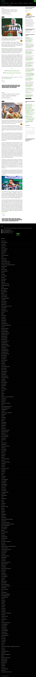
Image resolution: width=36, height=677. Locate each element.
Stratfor (2, 590)
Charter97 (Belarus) (4, 307)
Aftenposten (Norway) (4, 248)
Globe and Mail (3, 417)
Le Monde (2, 500)
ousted (10, 209)
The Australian (3, 608)
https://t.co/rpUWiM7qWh (29, 58)
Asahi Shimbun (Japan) (4, 271)
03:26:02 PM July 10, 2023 (28, 41)
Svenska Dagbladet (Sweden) (5, 595)
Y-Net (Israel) (3, 665)
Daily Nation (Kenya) (4, 336)
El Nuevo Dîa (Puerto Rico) (4, 377)
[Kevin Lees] (27, 37)
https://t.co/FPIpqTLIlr (28, 40)
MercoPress (3, 512)
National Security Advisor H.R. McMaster (7, 232)
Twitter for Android (28, 47)
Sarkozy (32, 117)
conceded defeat (9, 49)
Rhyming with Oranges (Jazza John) (6, 568)
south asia (3, 86)
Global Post (3, 415)
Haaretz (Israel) (3, 425)
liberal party (32, 113)
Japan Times (3, 460)
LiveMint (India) (3, 503)
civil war (6, 218)
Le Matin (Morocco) (4, 498)
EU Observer (3, 390)
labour (28, 113)
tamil (18, 86)
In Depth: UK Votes (3, 5)
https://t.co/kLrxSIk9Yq (31, 74)
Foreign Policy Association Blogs (5, 403)
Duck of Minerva (3, 358)
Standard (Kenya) (3, 587)
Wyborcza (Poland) (3, 662)
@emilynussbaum (28, 88)
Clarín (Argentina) (3, 318)
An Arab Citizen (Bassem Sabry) (5, 261)
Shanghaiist (3, 579)
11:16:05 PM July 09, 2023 (28, 70)
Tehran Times (3, 600)
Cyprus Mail (3, 326)
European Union (30, 110)
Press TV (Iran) (3, 560)
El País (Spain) (3, 379)
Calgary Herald (3, 299)
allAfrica (2, 256)
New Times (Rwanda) (4, 527)
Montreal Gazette (3, 517)
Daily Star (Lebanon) (4, 339)
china (3, 85)
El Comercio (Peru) (3, 369)
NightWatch (3, 530)
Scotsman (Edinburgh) (4, 576)
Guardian (2, 420)
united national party (5, 87)
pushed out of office (7, 38)
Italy (33, 112)
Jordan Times (3, 466)
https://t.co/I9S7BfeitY (28, 52)
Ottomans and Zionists (4, 547)
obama (27, 116)
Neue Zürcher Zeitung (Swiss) (5, 522)
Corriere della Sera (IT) (4, 323)
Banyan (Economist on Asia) (5, 283)
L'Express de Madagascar (4, 479)
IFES (2, 441)
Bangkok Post (3, 282)
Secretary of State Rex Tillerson (6, 229)
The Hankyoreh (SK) (4, 619)
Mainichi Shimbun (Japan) (4, 506)
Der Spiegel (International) (5, 350)
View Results (18, 235)
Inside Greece (3, 447)
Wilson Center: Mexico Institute (5, 657)
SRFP (9, 219)
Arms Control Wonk (4, 269)
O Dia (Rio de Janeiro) (4, 538)
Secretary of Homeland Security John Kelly (8, 231)
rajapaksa (9, 85)
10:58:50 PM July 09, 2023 (28, 79)
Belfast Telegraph (3, 290)
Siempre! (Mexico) (3, 582)
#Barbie (33, 73)
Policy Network (3, 554)
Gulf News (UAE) (3, 423)
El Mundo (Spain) (3, 374)
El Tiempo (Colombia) (4, 382)
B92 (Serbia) (3, 277)
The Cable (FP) (3, 611)
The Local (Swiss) (3, 627)
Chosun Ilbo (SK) (3, 315)
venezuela (26, 122)
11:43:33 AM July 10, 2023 (28, 53)
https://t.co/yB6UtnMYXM (29, 95)
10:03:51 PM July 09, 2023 (28, 85)
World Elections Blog (4, 659)
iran (31, 112)
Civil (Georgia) (3, 317)
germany (29, 111)
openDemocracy (3, 544)
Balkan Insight (3, 280)
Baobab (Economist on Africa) (5, 285)
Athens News (3, 274)
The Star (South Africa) (4, 633)
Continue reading (9, 78)
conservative (28, 107)
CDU (32, 105)
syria (29, 118)
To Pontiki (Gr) (3, 641)
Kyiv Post (2, 474)
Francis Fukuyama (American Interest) (6, 406)
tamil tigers (6, 220)
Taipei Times (3, 598)
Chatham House (3, 309)
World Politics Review (4, 660)
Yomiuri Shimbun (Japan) (4, 668)
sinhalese (13, 85)
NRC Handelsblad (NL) (4, 536)
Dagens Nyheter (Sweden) (5, 328)
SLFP (19, 85)
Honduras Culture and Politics (5, 430)
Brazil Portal (3, 293)
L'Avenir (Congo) (3, 476)
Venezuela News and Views (5, 651)
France (26, 111)
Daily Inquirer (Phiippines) (4, 331)
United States (29, 121)
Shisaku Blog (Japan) (4, 581)
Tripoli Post (2, 644)
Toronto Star (3, 643)
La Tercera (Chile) (3, 490)
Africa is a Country (3, 245)
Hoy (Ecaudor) (3, 433)
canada (30, 105)
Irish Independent (3, 450)
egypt (32, 108)
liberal (30, 113)
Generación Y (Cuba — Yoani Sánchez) (6, 412)
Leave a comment (10, 14)
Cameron (27, 105)
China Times (3, 312)
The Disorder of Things (4, 616)
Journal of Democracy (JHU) (5, 468)
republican (26, 117)
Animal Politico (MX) (4, 266)
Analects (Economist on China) (5, 263)
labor (25, 113)
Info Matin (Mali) (3, 444)
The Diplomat (3, 614)
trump (33, 118)
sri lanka (7, 86)
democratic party (28, 108)
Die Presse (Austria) (4, 355)
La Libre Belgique (3, 482)
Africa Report (3, 247)
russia (29, 117)
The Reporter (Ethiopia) (4, 630)
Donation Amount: (27, 10)
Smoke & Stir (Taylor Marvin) (5, 584)
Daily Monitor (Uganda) (4, 334)
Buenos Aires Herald (4, 296)
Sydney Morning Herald (4, 597)
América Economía (3, 258)
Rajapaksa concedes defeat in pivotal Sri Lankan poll (9, 11)
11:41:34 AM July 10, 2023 (28, 59)
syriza (30, 118)
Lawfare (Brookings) (4, 495)
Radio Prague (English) (4, 563)
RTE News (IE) (3, 571)
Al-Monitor (2, 253)
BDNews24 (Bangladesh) (4, 288)
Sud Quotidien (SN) (4, 592)
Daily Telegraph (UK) (4, 342)
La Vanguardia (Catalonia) (4, 492)
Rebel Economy (3, 565)
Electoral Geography (4, 388)
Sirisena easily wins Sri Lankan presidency (14, 70)
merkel (30, 114)
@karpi (27, 43)
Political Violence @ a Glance (5, 555)
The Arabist (3, 606)
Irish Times (2, 452)
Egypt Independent (4, 368)
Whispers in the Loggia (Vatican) (5, 654)
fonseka (10, 218)
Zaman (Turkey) (3, 670)
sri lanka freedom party (13, 86)
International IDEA (3, 449)
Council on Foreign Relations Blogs (6, 325)
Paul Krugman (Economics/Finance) (6, 549)
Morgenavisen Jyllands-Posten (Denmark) (7, 519)
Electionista (3, 387)
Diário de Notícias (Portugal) (5, 353)
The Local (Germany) (4, 625)
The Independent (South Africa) (5, 622)
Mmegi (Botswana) (3, 514)
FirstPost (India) (3, 398)
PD (29, 116)
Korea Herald (3, 471)
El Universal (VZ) (3, 385)
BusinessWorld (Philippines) (5, 298)
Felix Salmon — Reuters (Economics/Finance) (7, 396)
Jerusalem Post (3, 463)
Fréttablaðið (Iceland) (4, 409)
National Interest (3, 520)
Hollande (27, 112)
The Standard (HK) (3, 632)
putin (31, 116)
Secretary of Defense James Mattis (7, 230)
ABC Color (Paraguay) (4, 242)
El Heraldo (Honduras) (4, 371)
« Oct (26, 136)
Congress (30, 106)
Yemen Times (3, 667)
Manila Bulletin (3, 511)
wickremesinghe (14, 87)
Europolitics (3, 393)
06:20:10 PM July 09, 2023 (28, 92)
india (5, 85)
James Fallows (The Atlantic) (5, 458)
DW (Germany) (3, 361)
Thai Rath (2, 603)
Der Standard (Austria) (4, 352)
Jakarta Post (3, 457)
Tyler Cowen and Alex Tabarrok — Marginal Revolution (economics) (10, 646)
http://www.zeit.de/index (4, 436)
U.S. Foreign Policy (9, 5)
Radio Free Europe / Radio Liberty (5, 562)
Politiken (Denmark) (4, 557)
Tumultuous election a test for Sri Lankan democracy (13, 72)
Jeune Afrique (3, 465)
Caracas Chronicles (4, 301)
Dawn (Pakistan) (3, 347)
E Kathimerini (3, 363)
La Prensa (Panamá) (4, 485)
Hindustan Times (3, 428)
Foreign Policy (3, 401)
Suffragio (3, 1)
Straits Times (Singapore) (4, 589)
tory (32, 118)
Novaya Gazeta (3, 535)
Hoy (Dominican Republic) (4, 431)
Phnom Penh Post (3, 552)
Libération (2, 501)
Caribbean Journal (3, 304)
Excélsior (2, 395)
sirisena (16, 85)
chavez (34, 105)
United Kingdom (30, 119)
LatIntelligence (3, 493)
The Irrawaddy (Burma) (4, 624)
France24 (2, 404)
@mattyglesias (30, 62)
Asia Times (2, 272)
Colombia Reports (3, 320)
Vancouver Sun (3, 649)
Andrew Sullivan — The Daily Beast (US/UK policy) (8, 264)
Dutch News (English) (4, 360)
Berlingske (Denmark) (4, 291)
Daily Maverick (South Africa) (5, 333)
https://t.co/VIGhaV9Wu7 (29, 78)
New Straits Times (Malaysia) (5, 525)
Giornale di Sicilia (3, 414)
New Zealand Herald (4, 528)
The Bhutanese (3, 609)
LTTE (15, 218)
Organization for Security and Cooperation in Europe (8, 546)
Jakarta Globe (3, 455)
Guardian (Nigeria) (3, 422)
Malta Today (3, 509)
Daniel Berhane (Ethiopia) (4, 344)
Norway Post (3, 533)
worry (6, 120)
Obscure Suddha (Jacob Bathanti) (5, 541)
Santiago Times (3, 573)
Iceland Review (3, 439)
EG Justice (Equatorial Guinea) (5, 366)
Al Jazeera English (3, 250)
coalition (28, 106)
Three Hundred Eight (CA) (5, 635)
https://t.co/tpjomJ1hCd (31, 69)
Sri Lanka (3, 8)
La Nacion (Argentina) (4, 484)
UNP (10, 87)
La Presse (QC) (3, 487)
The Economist (3, 617)
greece (32, 111)
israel (32, 112)
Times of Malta (3, 638)
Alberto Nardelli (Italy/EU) (4, 255)
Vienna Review (3, 652)
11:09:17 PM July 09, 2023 (28, 75)
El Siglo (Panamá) (3, 380)
